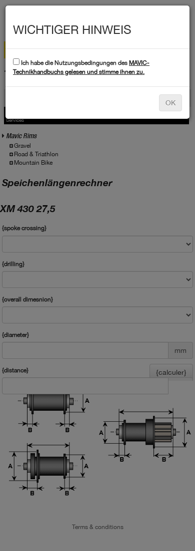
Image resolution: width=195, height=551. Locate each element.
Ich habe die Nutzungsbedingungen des (81, 67)
